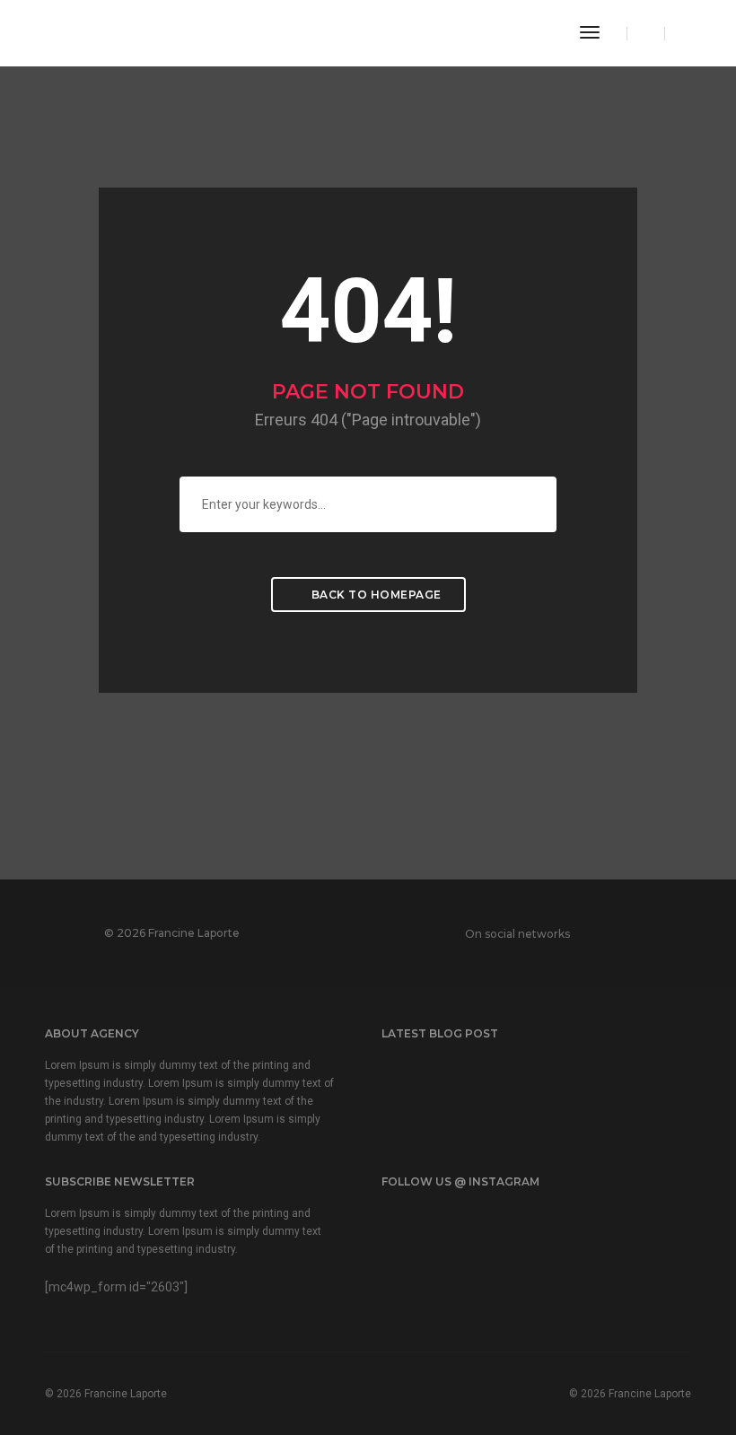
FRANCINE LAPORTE (127, 32)
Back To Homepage (375, 594)
